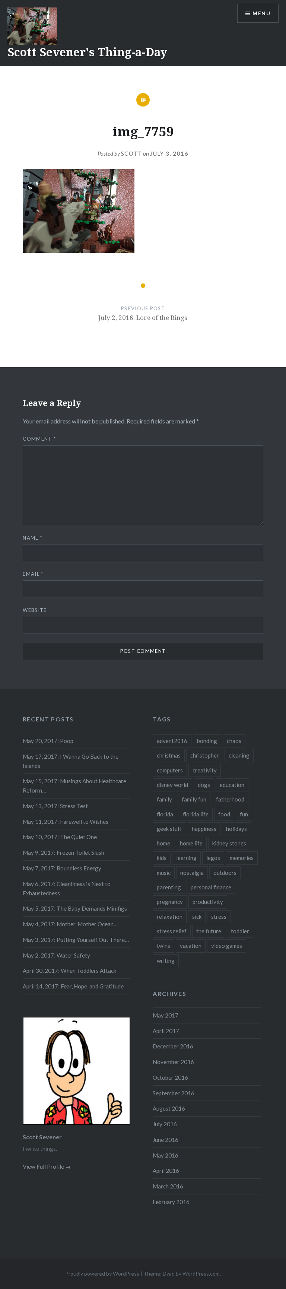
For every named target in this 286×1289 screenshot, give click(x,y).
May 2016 (165, 1155)
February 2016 (171, 1201)
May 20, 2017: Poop (48, 740)
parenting (169, 887)
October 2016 (170, 1077)
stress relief (172, 931)
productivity (208, 901)
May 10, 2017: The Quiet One (60, 837)
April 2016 (166, 1170)
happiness (204, 828)
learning (186, 857)
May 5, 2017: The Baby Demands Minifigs (75, 908)
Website (35, 610)
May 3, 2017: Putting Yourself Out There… (76, 939)
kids (161, 857)
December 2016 (173, 1046)
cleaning (239, 755)
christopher (204, 755)
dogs (204, 784)
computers (170, 770)
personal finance (211, 887)
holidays (236, 828)
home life (191, 843)
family (164, 799)
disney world (172, 784)
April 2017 (166, 1031)
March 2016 (168, 1186)
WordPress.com (201, 1273)
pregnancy (170, 901)
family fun (194, 799)
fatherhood (230, 799)
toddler (240, 931)
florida (165, 814)
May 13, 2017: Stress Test (55, 806)
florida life (196, 814)
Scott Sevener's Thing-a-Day (87, 52)
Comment (39, 439)
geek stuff (169, 828)
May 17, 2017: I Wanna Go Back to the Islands (70, 761)
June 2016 (165, 1139)
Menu (261, 13)
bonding (207, 740)
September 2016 (173, 1093)
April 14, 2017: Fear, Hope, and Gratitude (73, 986)
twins (163, 945)
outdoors (224, 872)
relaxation (169, 916)
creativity (205, 770)
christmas (169, 755)
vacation (190, 945)
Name (32, 538)
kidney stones (229, 843)
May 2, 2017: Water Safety (56, 955)
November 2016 (173, 1061)
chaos (234, 740)
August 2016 (169, 1108)
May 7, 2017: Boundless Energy (62, 868)
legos (213, 857)
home (163, 843)
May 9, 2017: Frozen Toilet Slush (63, 852)
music (164, 872)
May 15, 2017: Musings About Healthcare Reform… (74, 786)
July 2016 (165, 1124)
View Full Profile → (47, 1166)
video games (226, 945)
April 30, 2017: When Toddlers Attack (70, 970)
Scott (131, 153)
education (232, 784)
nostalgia (192, 872)
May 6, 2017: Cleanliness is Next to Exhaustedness (67, 888)
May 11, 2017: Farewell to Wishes (65, 821)
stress (218, 916)
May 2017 (165, 1015)
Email (33, 574)
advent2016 (172, 740)
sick (196, 916)
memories (242, 857)
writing (166, 960)
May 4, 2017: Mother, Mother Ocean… (70, 924)
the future (208, 931)
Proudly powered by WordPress (102, 1273)
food (224, 814)
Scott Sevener (42, 1136)
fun (244, 814)
